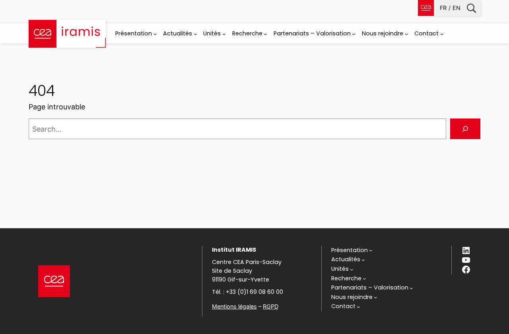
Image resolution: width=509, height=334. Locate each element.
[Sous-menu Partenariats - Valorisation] (354, 34)
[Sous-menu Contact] (442, 34)
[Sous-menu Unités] (224, 34)
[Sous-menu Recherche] (265, 34)
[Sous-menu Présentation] (155, 34)
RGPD (270, 306)
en (456, 7)
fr (443, 7)
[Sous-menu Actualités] (195, 34)
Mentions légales (234, 306)
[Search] (465, 128)
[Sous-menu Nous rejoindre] (406, 34)
